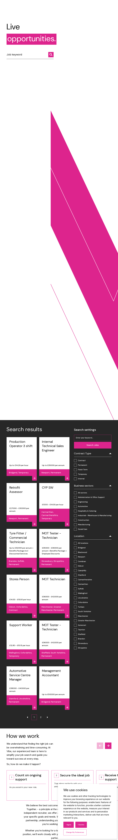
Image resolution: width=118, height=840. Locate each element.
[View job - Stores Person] (22, 596)
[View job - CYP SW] (54, 504)
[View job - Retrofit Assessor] (22, 504)
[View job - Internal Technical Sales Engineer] (54, 459)
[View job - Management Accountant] (54, 688)
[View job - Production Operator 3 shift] (22, 459)
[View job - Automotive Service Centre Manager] (22, 688)
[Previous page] (27, 717)
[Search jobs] (51, 54)
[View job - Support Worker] (22, 642)
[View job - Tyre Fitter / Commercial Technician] (22, 550)
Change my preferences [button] (75, 832)
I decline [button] (81, 825)
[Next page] (47, 717)
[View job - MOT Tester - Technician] (54, 550)
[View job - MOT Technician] (54, 596)
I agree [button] (68, 825)
